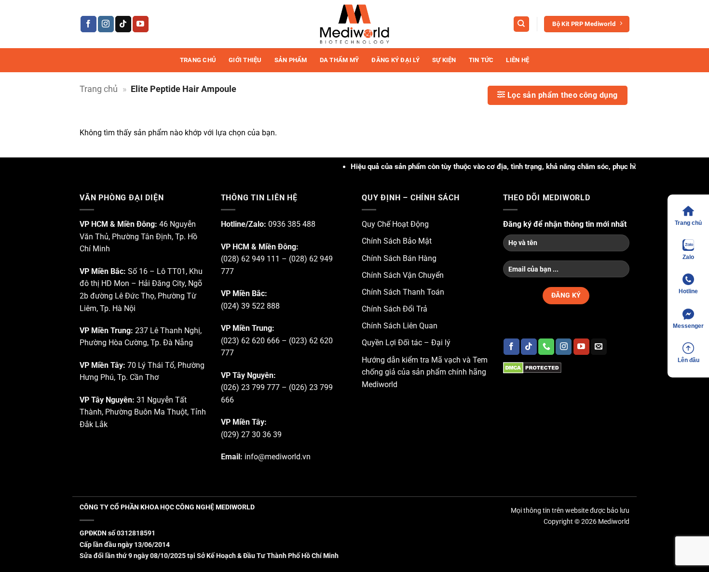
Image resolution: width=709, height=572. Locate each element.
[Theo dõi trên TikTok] (123, 24)
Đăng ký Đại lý (395, 60)
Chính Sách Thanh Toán (403, 292)
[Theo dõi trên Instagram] (106, 24)
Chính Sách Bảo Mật (397, 241)
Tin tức (481, 60)
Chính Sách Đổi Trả (394, 308)
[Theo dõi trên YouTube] (141, 24)
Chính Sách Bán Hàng (399, 258)
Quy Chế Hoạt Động (395, 224)
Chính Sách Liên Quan (399, 325)
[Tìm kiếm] (521, 24)
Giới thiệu (245, 60)
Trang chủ (198, 60)
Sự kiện (444, 60)
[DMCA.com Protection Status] (532, 367)
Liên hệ (517, 60)
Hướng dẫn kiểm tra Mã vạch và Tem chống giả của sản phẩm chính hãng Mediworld (425, 372)
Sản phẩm (290, 60)
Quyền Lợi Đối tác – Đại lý (406, 342)
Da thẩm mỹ (339, 60)
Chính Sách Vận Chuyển (403, 275)
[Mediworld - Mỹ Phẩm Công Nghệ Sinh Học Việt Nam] (354, 24)
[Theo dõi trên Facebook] (88, 24)
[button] (557, 95)
